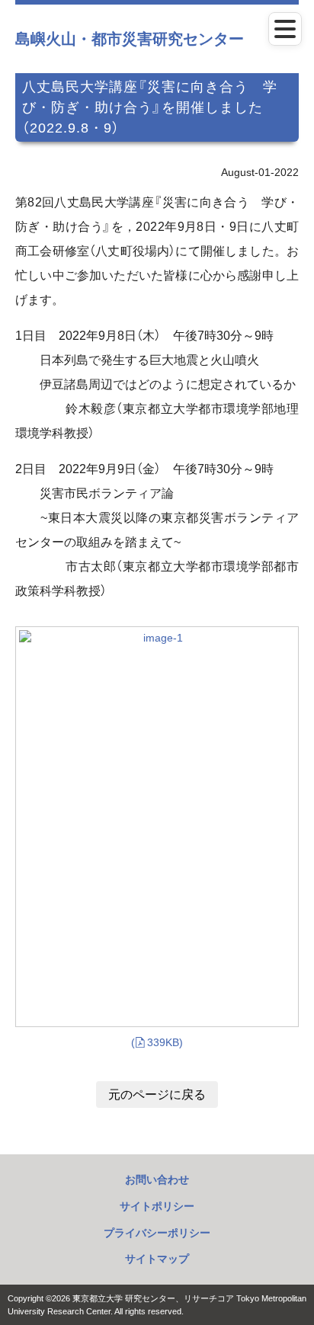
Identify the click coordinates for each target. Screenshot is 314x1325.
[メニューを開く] (285, 29)
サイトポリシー (157, 1206)
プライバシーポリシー (157, 1233)
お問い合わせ (157, 1179)
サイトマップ (157, 1259)
